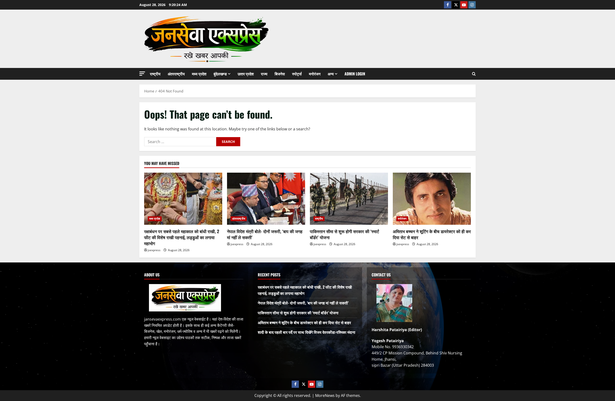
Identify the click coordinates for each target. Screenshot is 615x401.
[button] (142, 74)
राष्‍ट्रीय (155, 74)
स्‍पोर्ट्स (297, 74)
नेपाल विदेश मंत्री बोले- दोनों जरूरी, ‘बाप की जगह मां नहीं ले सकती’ (264, 234)
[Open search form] (474, 74)
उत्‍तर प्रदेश (246, 74)
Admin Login (354, 74)
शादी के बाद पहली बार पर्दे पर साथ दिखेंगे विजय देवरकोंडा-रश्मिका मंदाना (306, 332)
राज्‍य (264, 74)
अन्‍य (331, 74)
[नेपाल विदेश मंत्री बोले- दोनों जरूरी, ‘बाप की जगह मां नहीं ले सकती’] (266, 199)
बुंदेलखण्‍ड (220, 74)
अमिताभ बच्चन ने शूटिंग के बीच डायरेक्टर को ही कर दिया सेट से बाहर (432, 234)
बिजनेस (280, 74)
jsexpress (154, 250)
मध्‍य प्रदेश (199, 74)
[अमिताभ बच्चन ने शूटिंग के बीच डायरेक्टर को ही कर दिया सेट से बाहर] (432, 199)
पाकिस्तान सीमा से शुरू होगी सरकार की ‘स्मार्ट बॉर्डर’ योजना (344, 234)
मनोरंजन (314, 74)
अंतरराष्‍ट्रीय (176, 74)
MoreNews (325, 395)
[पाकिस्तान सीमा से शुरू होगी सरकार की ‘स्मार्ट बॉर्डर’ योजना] (349, 199)
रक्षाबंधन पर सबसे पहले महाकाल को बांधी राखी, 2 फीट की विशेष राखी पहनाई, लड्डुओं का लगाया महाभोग (181, 237)
